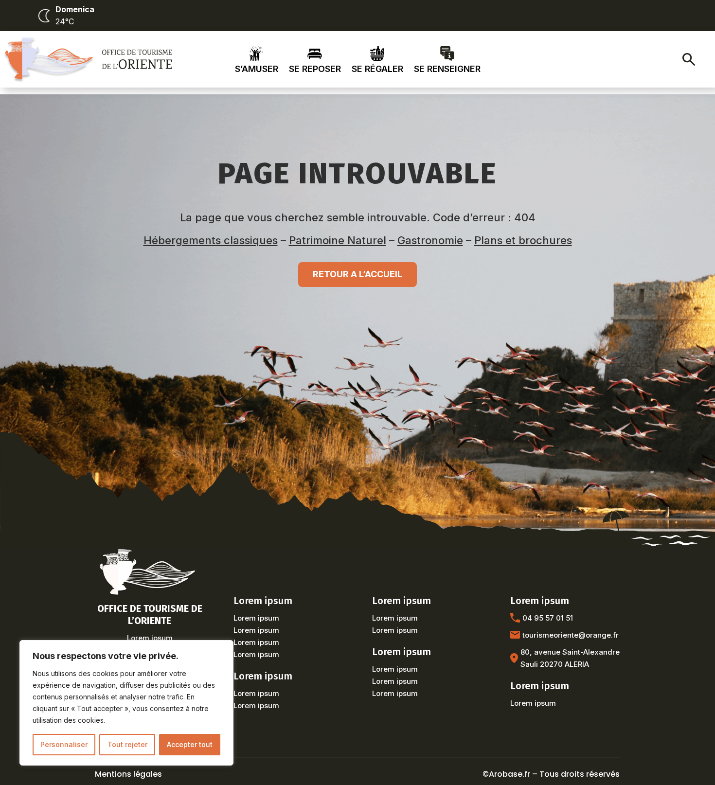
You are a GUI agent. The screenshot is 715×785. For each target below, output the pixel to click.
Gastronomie (430, 240)
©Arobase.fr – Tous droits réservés (551, 774)
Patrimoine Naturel (337, 240)
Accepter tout (190, 744)
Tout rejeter (127, 744)
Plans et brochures (523, 240)
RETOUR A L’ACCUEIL (357, 274)
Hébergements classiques (210, 240)
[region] (126, 703)
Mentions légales (128, 774)
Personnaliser (64, 744)
